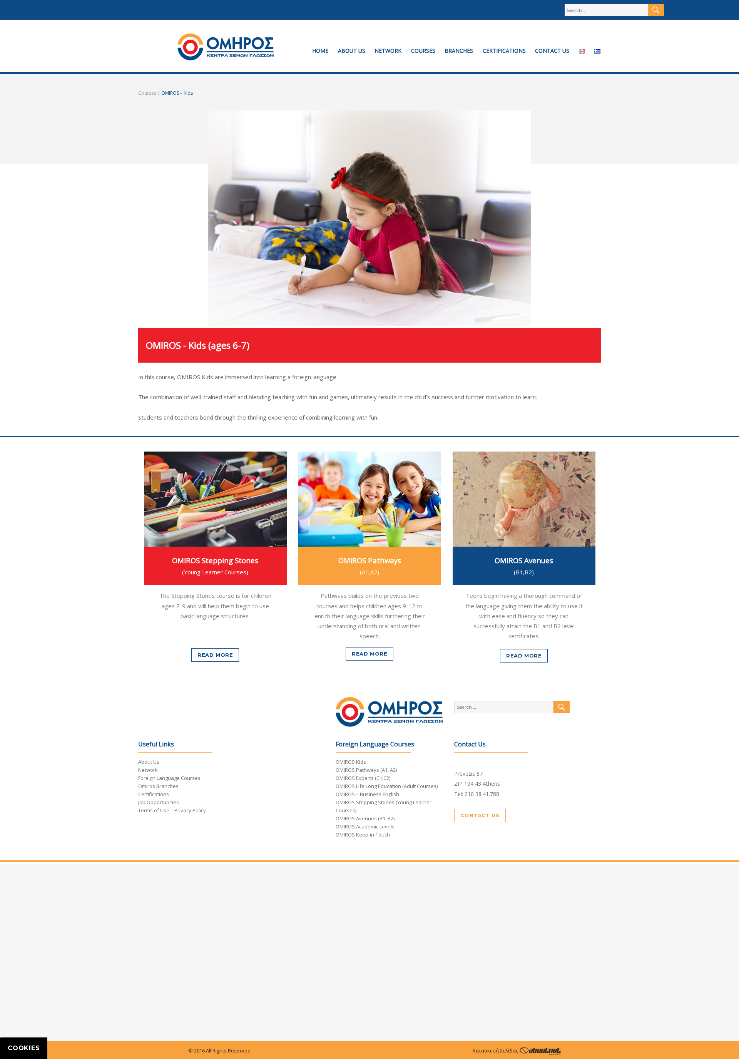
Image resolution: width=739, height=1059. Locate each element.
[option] (215, 557)
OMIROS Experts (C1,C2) (363, 778)
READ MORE (215, 655)
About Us (148, 761)
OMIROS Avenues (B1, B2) (365, 818)
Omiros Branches (158, 786)
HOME (320, 50)
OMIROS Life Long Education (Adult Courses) (387, 786)
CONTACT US (552, 50)
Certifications (153, 794)
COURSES (423, 50)
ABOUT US (351, 50)
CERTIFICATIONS (504, 50)
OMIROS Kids (351, 761)
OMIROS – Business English (367, 794)
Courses (147, 93)
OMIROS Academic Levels (365, 826)
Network (148, 769)
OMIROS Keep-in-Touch (363, 834)
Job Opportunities (158, 802)
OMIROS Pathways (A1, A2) (366, 769)
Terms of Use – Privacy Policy (172, 810)
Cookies (24, 1048)
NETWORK (388, 50)
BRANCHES (459, 50)
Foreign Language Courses (169, 778)
